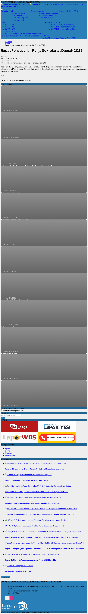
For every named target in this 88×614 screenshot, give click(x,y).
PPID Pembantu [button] (53, 22)
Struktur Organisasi (21, 18)
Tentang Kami (19, 13)
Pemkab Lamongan (31, 36)
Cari (3, 418)
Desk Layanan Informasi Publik (63, 24)
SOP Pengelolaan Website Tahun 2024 (60, 38)
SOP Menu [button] (45, 36)
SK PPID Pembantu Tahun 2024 (64, 29)
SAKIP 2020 (10, 24)
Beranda (4, 11)
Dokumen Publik (65, 11)
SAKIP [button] (3, 22)
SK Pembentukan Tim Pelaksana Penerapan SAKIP (25, 33)
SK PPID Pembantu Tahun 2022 (64, 27)
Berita (7, 451)
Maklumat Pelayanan (49, 13)
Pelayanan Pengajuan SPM (11, 36)
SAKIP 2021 (9, 27)
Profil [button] (11, 11)
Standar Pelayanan (48, 15)
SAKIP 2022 (10, 29)
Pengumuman (10, 455)
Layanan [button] (40, 11)
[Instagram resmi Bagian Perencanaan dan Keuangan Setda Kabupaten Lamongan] (11, 599)
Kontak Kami (19, 20)
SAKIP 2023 (10, 31)
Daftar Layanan (47, 18)
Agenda (8, 43)
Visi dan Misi (18, 15)
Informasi (8, 453)
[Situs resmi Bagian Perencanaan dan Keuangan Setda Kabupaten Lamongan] (3, 599)
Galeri (33, 11)
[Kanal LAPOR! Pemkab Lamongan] (7, 599)
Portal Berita (5, 577)
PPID (76, 11)
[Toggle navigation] (2, 9)
